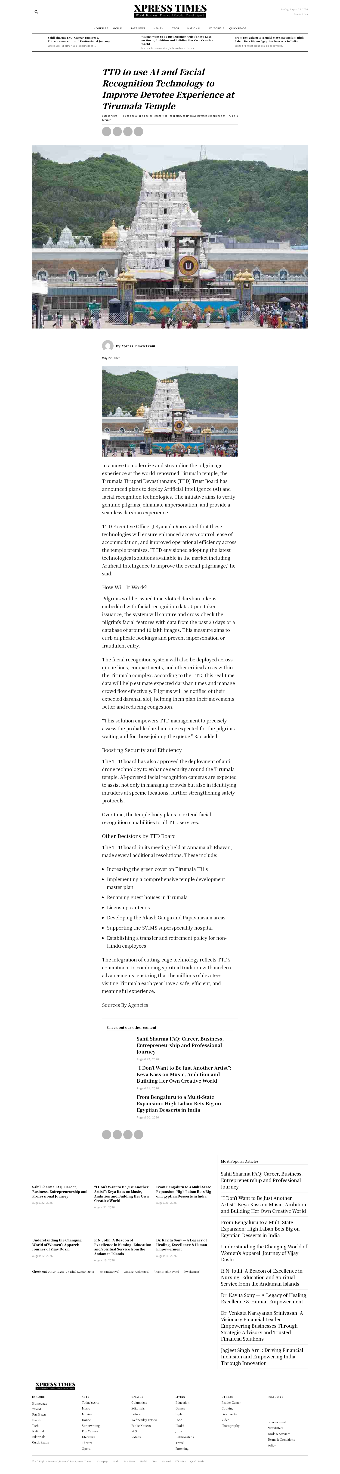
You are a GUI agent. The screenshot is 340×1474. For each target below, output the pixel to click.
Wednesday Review (144, 1420)
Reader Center (231, 1402)
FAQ (134, 1431)
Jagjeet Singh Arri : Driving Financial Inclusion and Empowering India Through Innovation (262, 1356)
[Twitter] (117, 131)
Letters (135, 1414)
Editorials (138, 1408)
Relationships (185, 1437)
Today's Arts (90, 1402)
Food (179, 1420)
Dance (86, 1420)
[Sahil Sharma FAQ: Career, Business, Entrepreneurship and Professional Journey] (39, 41)
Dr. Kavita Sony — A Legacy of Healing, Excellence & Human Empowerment (181, 1244)
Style (179, 1414)
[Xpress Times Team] (109, 346)
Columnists (139, 1402)
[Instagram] (269, 1412)
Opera (86, 1448)
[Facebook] (106, 131)
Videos (136, 1437)
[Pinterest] (128, 131)
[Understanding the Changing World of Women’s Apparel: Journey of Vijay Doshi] (61, 1224)
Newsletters (275, 1428)
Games (180, 1408)
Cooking (227, 1408)
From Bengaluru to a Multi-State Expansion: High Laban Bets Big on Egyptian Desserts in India (269, 39)
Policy (272, 1445)
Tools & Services (279, 1434)
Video (225, 1420)
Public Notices (141, 1426)
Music (86, 1408)
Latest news (109, 115)
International (277, 1422)
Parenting (182, 1448)
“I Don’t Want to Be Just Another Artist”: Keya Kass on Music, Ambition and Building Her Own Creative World (177, 40)
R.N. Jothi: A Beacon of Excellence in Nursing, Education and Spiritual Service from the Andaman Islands (122, 1247)
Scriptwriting (91, 1426)
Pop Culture (90, 1431)
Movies (87, 1414)
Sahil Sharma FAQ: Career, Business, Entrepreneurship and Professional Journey (79, 39)
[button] (36, 12)
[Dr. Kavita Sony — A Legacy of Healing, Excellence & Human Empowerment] (184, 1224)
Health (180, 1426)
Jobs (179, 1431)
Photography (231, 1426)
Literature (88, 1437)
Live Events (229, 1414)
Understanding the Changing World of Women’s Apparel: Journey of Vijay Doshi (57, 1244)
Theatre (87, 1443)
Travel (180, 1443)
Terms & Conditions (281, 1439)
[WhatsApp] (138, 131)
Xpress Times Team (138, 346)
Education (182, 1402)
